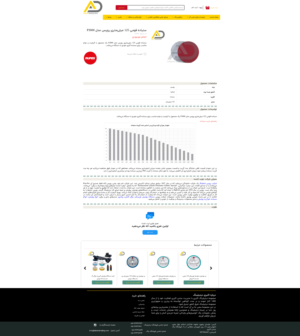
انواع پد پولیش (204, 199)
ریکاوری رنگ (178, 17)
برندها (109, 17)
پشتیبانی (141, 304)
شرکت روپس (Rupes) (208, 183)
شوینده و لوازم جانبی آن (197, 17)
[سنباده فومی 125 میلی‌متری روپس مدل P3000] (183, 53)
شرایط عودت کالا (139, 308)
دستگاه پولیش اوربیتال (144, 197)
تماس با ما (141, 301)
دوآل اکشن (129, 197)
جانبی (120, 17)
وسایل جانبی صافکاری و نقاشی (158, 17)
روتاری (120, 197)
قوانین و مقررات (139, 316)
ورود (200, 7)
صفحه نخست (214, 17)
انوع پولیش (93, 197)
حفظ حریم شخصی (138, 312)
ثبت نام (195, 7)
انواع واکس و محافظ (134, 17)
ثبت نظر (150, 232)
